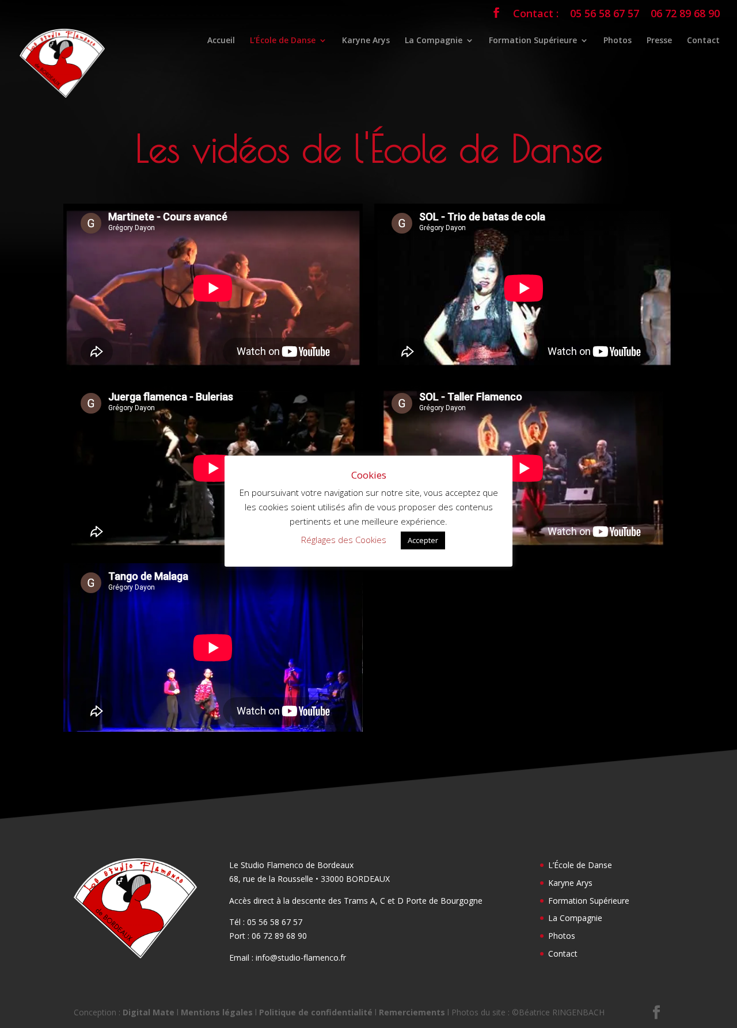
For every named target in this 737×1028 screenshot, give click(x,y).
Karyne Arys (366, 40)
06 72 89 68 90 (685, 14)
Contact (703, 40)
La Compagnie (433, 40)
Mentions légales (217, 1012)
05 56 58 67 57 (604, 14)
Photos (617, 40)
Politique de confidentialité (316, 1012)
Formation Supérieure (533, 40)
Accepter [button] (423, 540)
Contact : (536, 14)
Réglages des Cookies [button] (343, 539)
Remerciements (412, 1012)
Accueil (221, 40)
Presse (659, 40)
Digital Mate (148, 1012)
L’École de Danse (283, 40)
